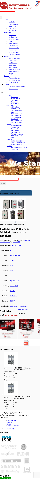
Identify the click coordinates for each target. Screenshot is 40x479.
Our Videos (12, 28)
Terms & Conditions (13, 425)
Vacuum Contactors (14, 69)
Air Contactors (13, 67)
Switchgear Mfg (13, 45)
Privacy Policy (11, 420)
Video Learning (13, 24)
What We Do (12, 30)
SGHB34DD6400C (16, 245)
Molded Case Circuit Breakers (19, 306)
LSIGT (12, 301)
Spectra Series (14, 281)
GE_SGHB (16, 242)
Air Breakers (12, 35)
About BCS (12, 26)
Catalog (6, 56)
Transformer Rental (14, 54)
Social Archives (13, 89)
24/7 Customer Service (15, 80)
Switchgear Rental (14, 52)
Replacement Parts (14, 58)
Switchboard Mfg (14, 48)
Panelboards (12, 50)
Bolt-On (12, 291)
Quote (9, 424)
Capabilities (7, 32)
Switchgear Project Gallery (17, 86)
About (6, 20)
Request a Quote (23, 309)
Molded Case (13, 61)
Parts (10, 41)
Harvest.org (10, 428)
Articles (6, 84)
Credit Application (14, 82)
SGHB (12, 260)
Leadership (12, 22)
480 (11, 270)
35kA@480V (14, 286)
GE (11, 250)
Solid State (13, 296)
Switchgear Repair (14, 39)
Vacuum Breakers (14, 43)
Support (6, 76)
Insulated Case (13, 37)
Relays (11, 73)
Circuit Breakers (15, 255)
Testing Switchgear (14, 78)
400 (11, 265)
